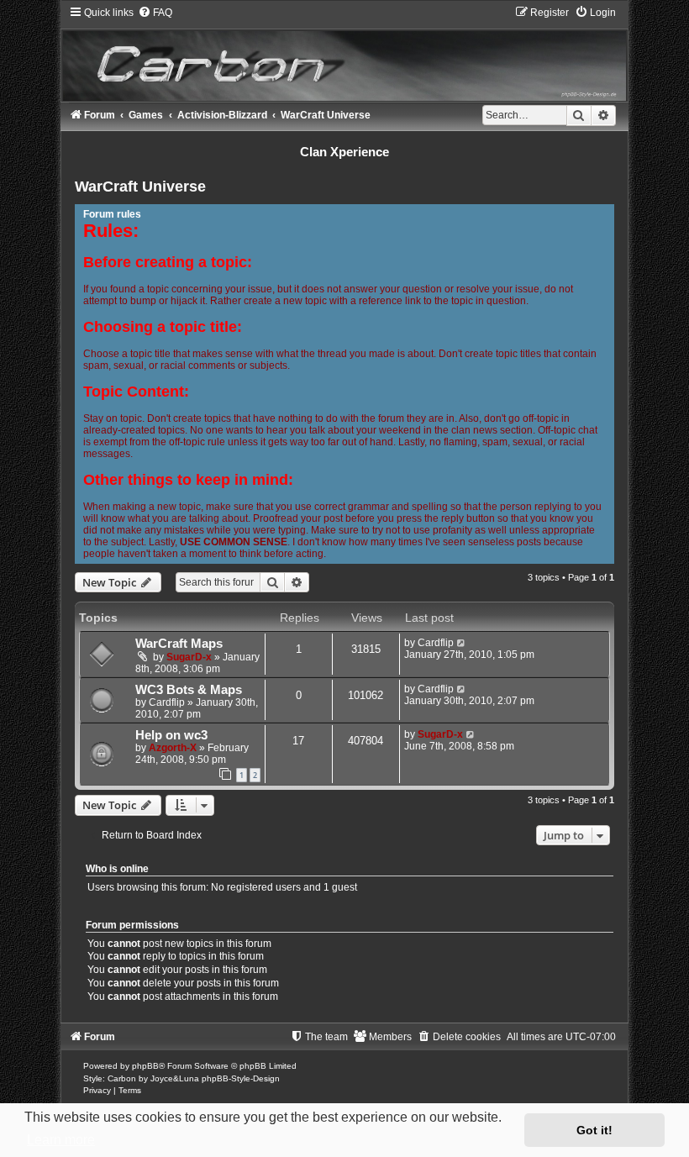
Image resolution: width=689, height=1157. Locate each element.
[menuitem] (155, 12)
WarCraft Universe (140, 186)
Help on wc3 (171, 735)
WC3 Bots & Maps (188, 690)
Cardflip (436, 643)
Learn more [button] (61, 1140)
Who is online (117, 869)
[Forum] (344, 53)
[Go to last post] (461, 643)
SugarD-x (189, 657)
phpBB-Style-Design (241, 1078)
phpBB (145, 1065)
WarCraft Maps (179, 643)
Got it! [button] (594, 1130)
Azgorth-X (173, 748)
